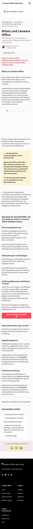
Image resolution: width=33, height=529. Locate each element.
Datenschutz (6, 518)
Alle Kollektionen (7, 22)
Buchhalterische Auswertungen (11, 24)
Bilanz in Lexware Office (10, 58)
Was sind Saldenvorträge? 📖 (16, 315)
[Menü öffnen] (29, 3)
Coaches (20, 493)
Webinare (21, 497)
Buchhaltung (18, 22)
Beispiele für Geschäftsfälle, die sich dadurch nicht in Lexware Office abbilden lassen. (15, 62)
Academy (20, 500)
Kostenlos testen (7, 497)
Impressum (5, 515)
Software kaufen (7, 500)
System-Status (6, 493)
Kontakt (20, 490)
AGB (3, 522)
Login (3, 490)
